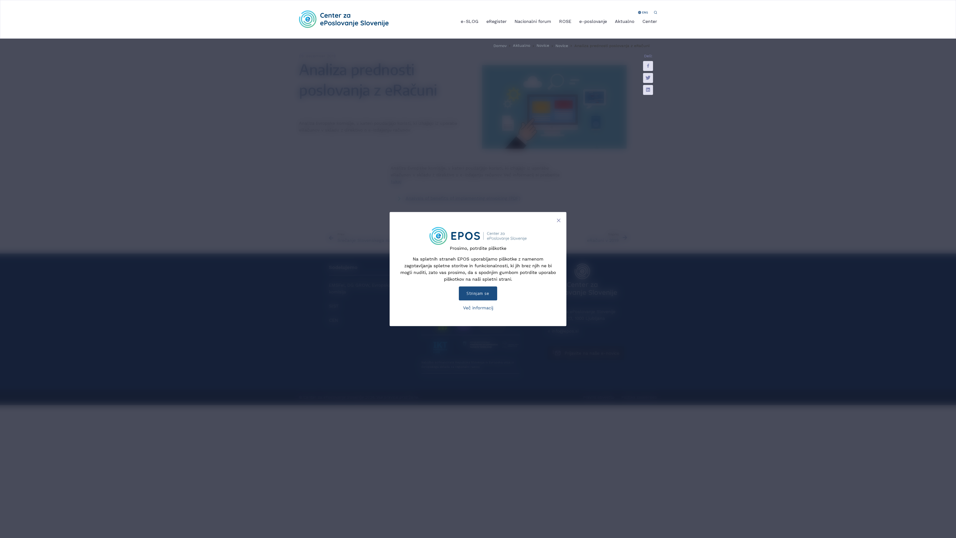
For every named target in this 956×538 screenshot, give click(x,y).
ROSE (565, 21)
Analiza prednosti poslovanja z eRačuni (612, 46)
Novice (543, 46)
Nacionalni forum (533, 21)
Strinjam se (478, 293)
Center (649, 21)
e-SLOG (469, 21)
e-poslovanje (593, 21)
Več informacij (478, 307)
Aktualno (624, 21)
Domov (500, 46)
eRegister (496, 21)
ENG (644, 12)
